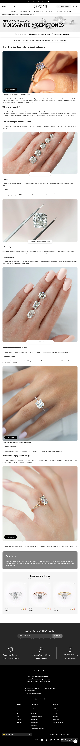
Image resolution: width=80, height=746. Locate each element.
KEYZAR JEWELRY (34, 5)
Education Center (10, 14)
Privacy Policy (45, 638)
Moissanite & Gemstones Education (22, 14)
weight (61, 183)
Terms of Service (53, 638)
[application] (75, 741)
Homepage (4, 14)
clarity (20, 194)
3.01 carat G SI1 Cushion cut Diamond (40, 241)
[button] (13, 11)
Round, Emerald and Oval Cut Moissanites (40, 342)
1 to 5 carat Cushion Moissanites (40, 174)
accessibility (34, 725)
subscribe (57, 636)
